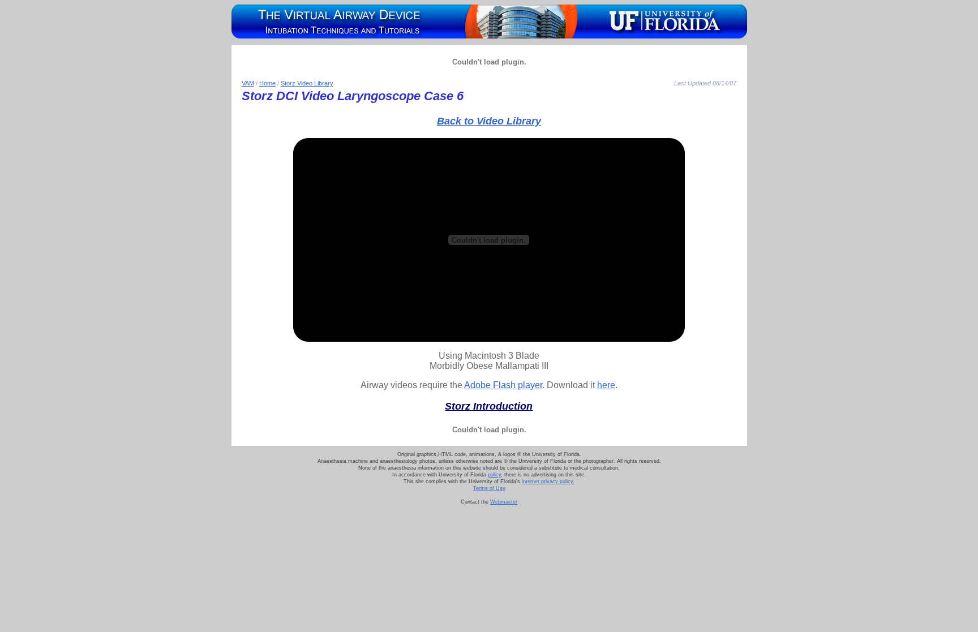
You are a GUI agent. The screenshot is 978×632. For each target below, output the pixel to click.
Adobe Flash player (503, 385)
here (606, 385)
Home (267, 83)
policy (494, 475)
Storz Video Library (307, 83)
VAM (248, 83)
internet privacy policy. (548, 481)
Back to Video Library (489, 121)
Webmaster (503, 502)
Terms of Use (489, 488)
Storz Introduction (489, 406)
